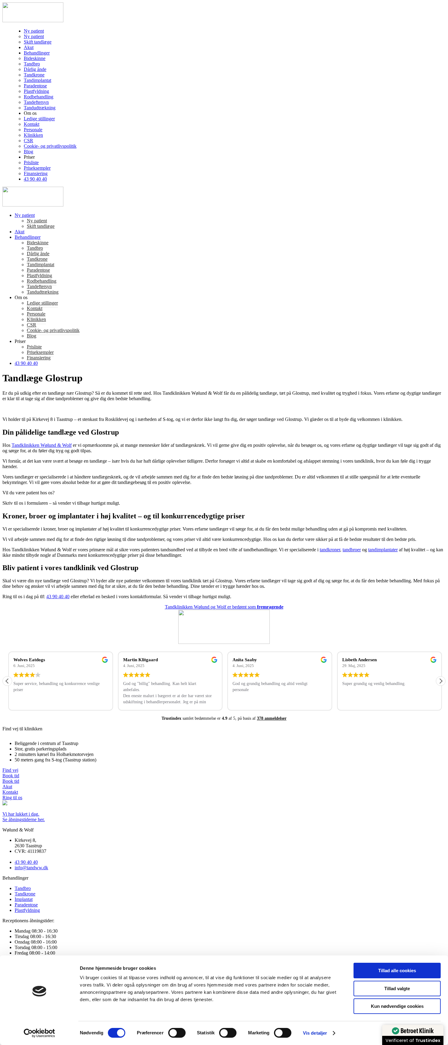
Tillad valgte (397, 988)
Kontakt (31, 124)
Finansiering (36, 173)
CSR (28, 140)
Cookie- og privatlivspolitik (50, 146)
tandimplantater (383, 549)
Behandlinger (37, 52)
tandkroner (330, 549)
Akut (29, 47)
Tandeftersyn (36, 102)
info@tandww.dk (31, 867)
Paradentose (35, 85)
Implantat (24, 899)
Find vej (10, 770)
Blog (28, 151)
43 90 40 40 (35, 179)
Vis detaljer (315, 1033)
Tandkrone (34, 74)
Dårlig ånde (35, 69)
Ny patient (34, 31)
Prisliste (31, 162)
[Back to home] (32, 20)
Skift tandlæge (38, 41)
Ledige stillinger (39, 118)
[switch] (177, 1033)
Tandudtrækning (39, 107)
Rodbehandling (38, 96)
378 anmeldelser (271, 718)
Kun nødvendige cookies (397, 1006)
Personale (33, 129)
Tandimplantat (37, 80)
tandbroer (352, 549)
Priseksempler (37, 168)
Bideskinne (34, 58)
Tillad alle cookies (397, 970)
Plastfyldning (36, 91)
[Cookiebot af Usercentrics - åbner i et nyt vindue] (39, 1033)
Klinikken (33, 135)
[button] (440, 681)
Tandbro (32, 63)
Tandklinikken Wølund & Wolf (42, 445)
